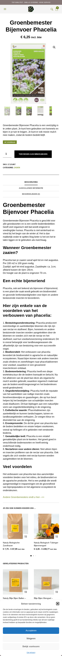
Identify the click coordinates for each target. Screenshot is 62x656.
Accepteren (31, 630)
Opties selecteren (25, 536)
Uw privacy (31, 653)
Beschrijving (31, 182)
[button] (57, 603)
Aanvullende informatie (31, 188)
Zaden (17, 168)
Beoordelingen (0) (31, 194)
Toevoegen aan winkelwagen (33, 154)
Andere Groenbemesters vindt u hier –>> (23, 497)
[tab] (31, 182)
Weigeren (31, 638)
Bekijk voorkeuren (31, 646)
